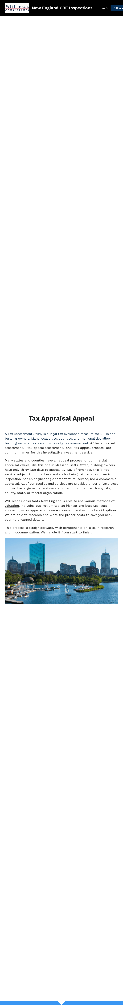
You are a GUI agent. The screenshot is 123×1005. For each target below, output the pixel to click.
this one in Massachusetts (58, 465)
